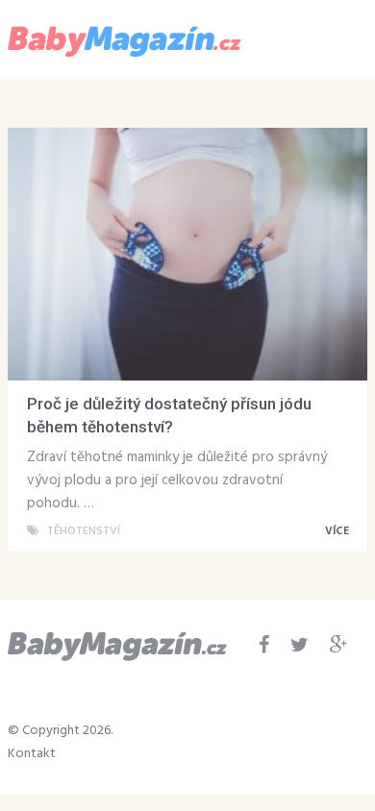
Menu (311, 38)
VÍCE (338, 531)
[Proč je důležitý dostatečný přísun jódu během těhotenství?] (187, 254)
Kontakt (32, 754)
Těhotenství (83, 531)
